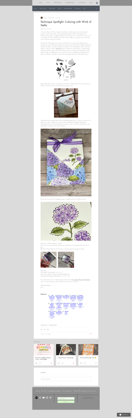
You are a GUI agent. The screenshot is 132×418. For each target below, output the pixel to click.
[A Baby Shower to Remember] (66, 349)
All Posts (35, 8)
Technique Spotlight (68, 8)
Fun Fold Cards (77, 8)
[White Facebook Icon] (40, 397)
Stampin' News (52, 8)
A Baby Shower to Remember (66, 358)
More (84, 8)
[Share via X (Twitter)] (44, 329)
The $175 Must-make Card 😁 (88, 357)
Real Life (59, 8)
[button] (97, 3)
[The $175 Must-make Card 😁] (88, 349)
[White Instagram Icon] (47, 397)
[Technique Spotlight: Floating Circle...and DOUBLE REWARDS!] (44, 349)
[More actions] (90, 18)
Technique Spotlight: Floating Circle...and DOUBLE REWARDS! (43, 358)
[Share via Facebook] (41, 329)
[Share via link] (48, 329)
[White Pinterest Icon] (50, 397)
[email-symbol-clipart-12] (36, 397)
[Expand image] (49, 260)
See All (96, 341)
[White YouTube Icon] (43, 397)
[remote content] (66, 306)
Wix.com (92, 398)
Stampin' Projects (43, 8)
